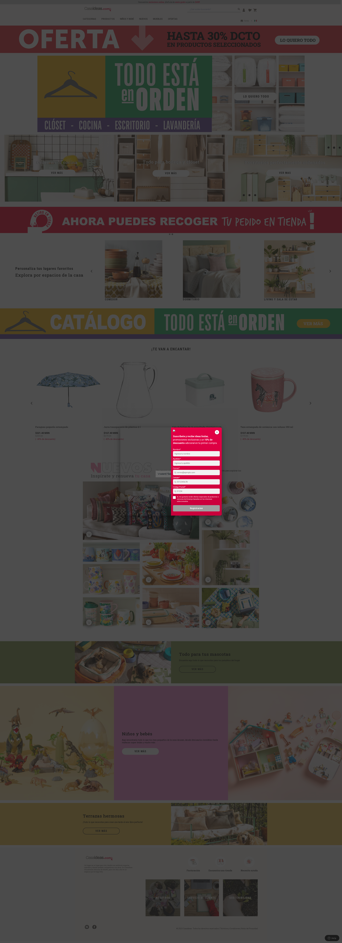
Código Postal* (179, 487)
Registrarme (196, 508)
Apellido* (177, 459)
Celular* (176, 478)
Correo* (176, 468)
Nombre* (177, 449)
